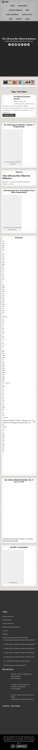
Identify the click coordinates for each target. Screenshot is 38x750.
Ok (13, 746)
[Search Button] (28, 44)
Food (27, 10)
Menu (6, 2)
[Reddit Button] (19, 44)
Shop (10, 19)
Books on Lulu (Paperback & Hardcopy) (15, 637)
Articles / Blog (27, 14)
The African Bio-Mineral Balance (19, 38)
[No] (35, 742)
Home (12, 6)
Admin (15, 101)
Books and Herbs (8, 616)
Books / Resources (12, 14)
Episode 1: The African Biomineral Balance (16, 182)
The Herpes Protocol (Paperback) (14, 665)
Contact (19, 19)
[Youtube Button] (16, 44)
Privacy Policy (7, 620)
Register (5, 634)
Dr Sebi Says (17, 678)
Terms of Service (8, 623)
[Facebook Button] (9, 44)
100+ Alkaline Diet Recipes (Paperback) (16, 661)
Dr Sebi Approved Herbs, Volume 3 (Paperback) (19, 640)
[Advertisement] (19, 61)
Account (5, 630)
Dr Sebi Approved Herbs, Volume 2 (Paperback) (19, 644)
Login (27, 19)
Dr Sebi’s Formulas (15, 10)
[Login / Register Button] (25, 44)
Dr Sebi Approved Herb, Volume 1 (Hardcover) (18, 657)
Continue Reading (9, 115)
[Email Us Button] (22, 44)
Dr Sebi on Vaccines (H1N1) (22, 98)
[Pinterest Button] (12, 44)
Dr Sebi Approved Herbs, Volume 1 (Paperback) (19, 652)
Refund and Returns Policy (11, 627)
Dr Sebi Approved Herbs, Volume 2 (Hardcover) (19, 648)
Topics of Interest (27, 699)
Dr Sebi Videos (22, 6)
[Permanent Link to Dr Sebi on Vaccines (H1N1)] (8, 99)
